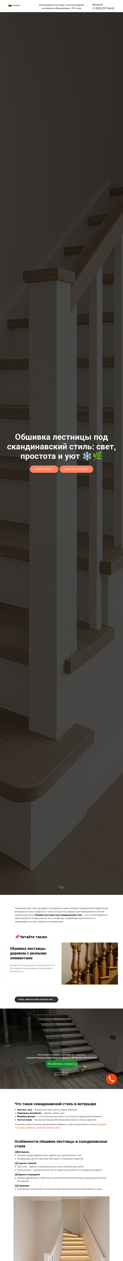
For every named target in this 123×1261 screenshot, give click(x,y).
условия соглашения (93, 647)
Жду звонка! (102, 638)
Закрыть (115, 3)
